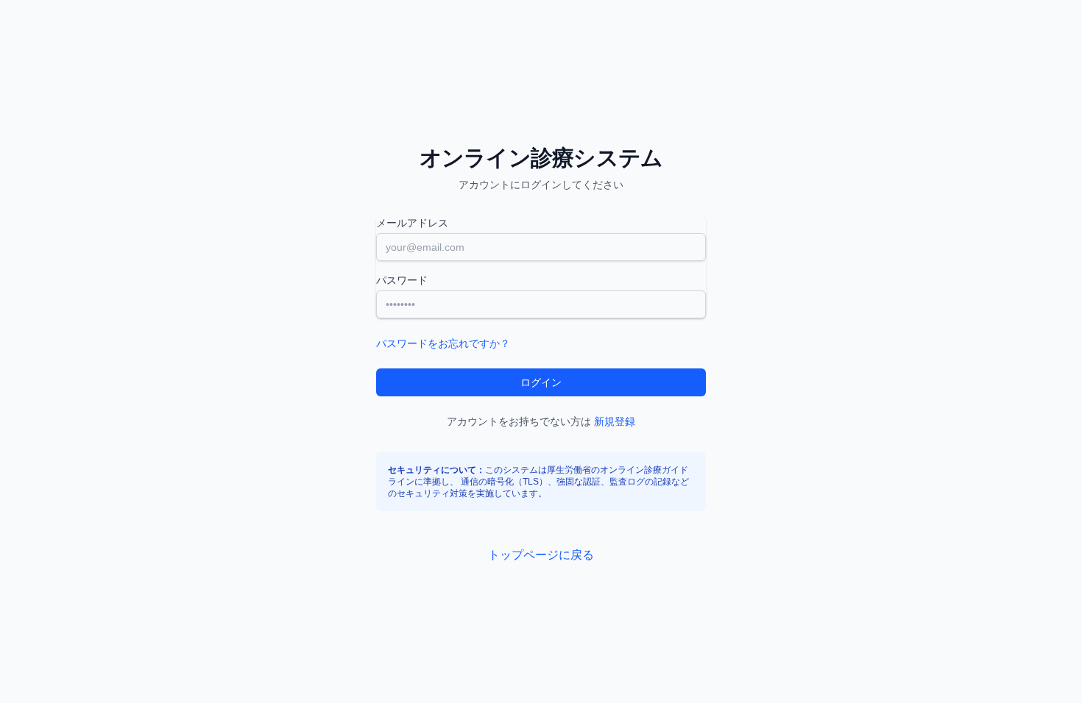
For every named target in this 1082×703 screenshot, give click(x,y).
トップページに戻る (541, 555)
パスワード (402, 280)
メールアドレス (412, 223)
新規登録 (614, 421)
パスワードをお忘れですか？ (443, 343)
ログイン (541, 382)
